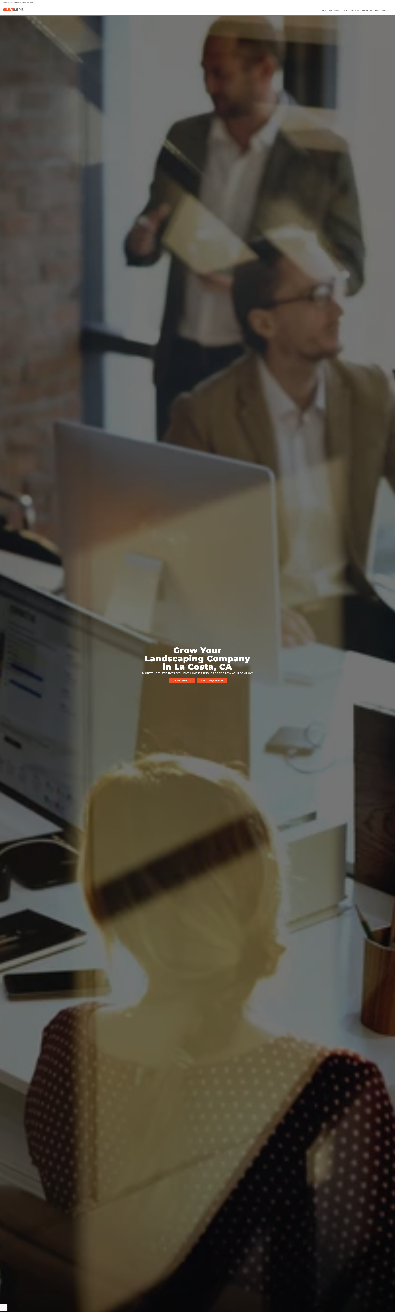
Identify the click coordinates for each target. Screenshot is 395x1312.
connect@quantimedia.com (23, 2)
